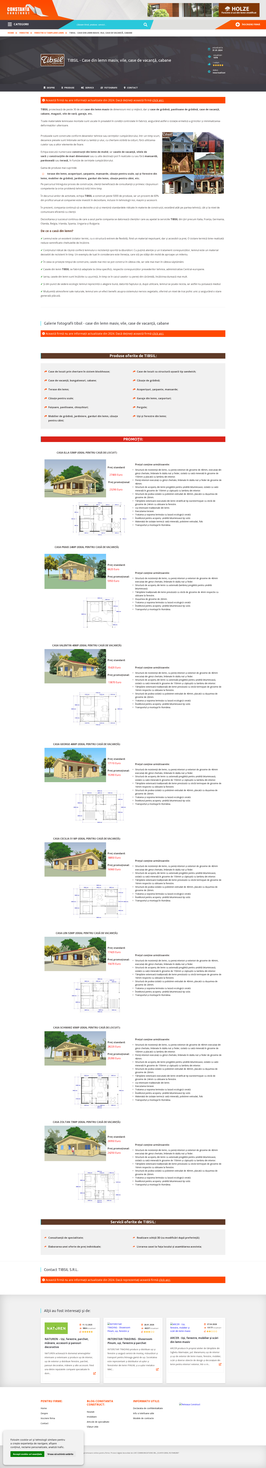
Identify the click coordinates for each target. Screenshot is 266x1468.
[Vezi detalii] (94, 1373)
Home (11, 32)
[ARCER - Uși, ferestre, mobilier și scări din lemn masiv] (181, 1328)
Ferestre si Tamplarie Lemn (49, 32)
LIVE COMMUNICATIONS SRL (144, 1453)
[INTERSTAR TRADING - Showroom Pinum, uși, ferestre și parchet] (119, 1328)
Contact (132, 87)
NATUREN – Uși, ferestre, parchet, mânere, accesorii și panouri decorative (67, 1343)
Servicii (89, 87)
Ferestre (24, 32)
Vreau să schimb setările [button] (60, 1454)
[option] (203, 10)
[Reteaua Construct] (189, 1404)
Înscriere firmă (251, 24)
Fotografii (110, 87)
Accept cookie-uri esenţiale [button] (27, 1454)
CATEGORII (21, 24)
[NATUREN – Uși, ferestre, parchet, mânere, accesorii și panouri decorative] (56, 1328)
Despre (50, 87)
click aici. (158, 100)
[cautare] (144, 25)
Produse (69, 87)
